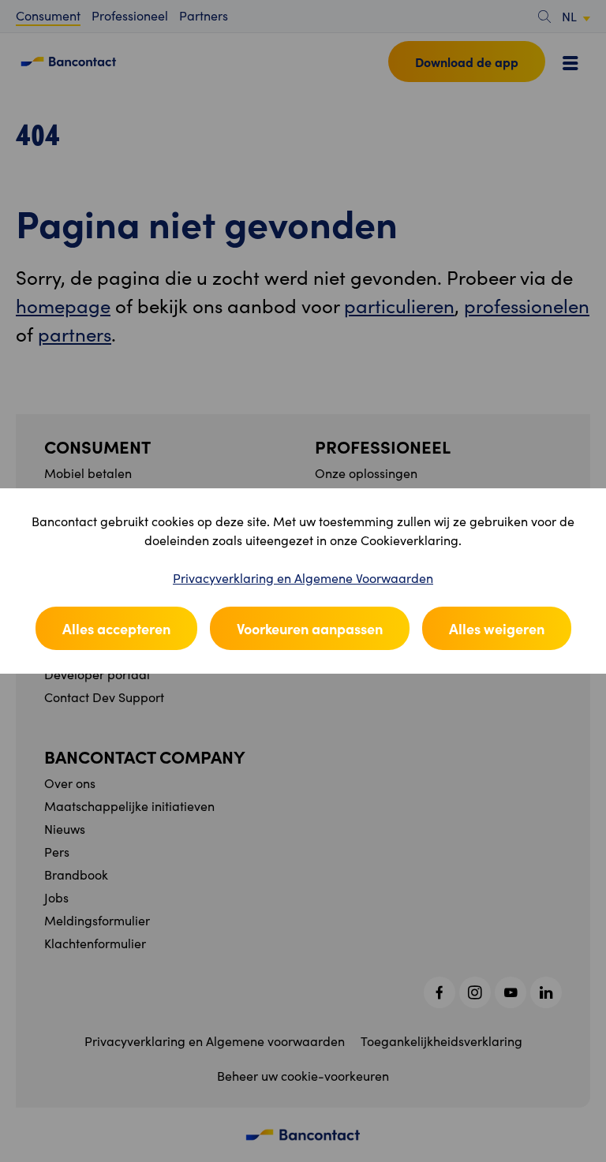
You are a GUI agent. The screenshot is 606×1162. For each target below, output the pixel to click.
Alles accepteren (116, 628)
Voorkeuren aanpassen (310, 628)
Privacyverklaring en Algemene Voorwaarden (303, 578)
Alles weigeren (496, 628)
